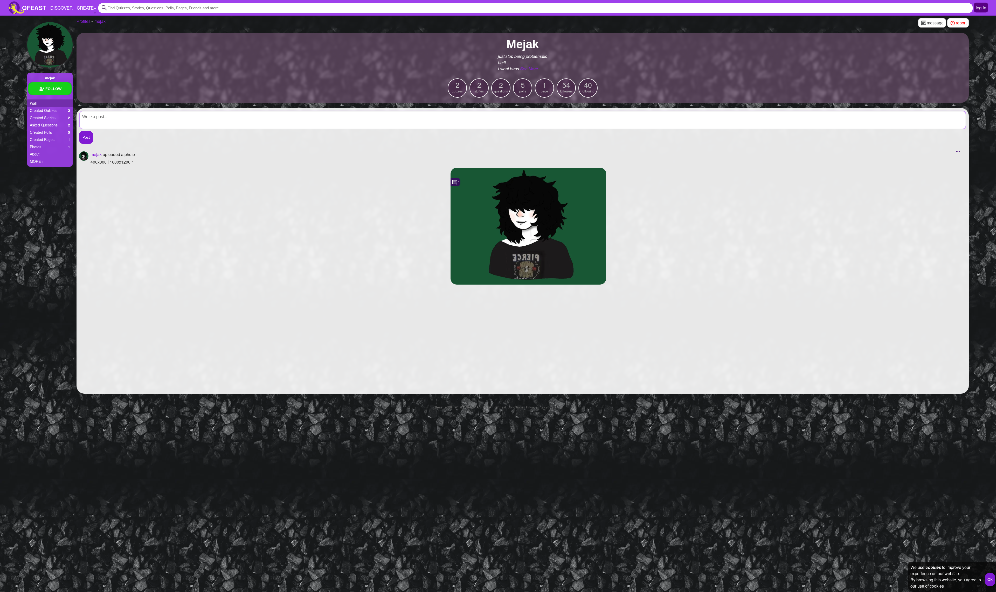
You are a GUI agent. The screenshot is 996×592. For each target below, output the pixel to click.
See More (529, 69)
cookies (933, 567)
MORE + (37, 161)
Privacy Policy (537, 407)
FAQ (478, 407)
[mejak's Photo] (528, 226)
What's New (463, 407)
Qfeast (442, 407)
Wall (33, 103)
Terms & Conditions (508, 407)
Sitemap (556, 407)
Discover (61, 7)
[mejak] (50, 45)
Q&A (487, 407)
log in (981, 7)
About (34, 154)
